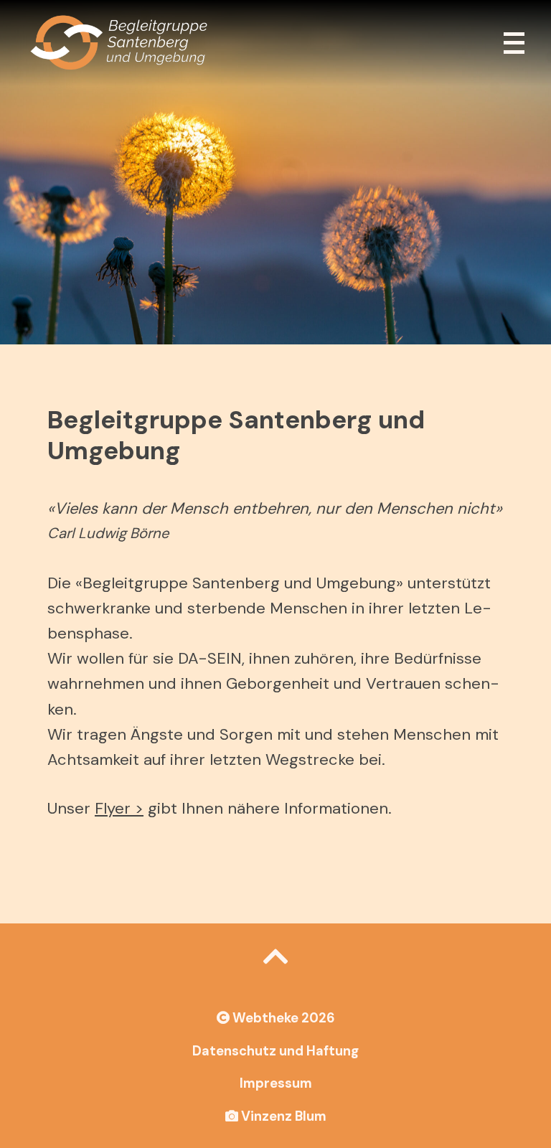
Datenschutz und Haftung (275, 1051)
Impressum (276, 1083)
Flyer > (119, 808)
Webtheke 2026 (282, 1018)
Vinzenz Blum (282, 1116)
